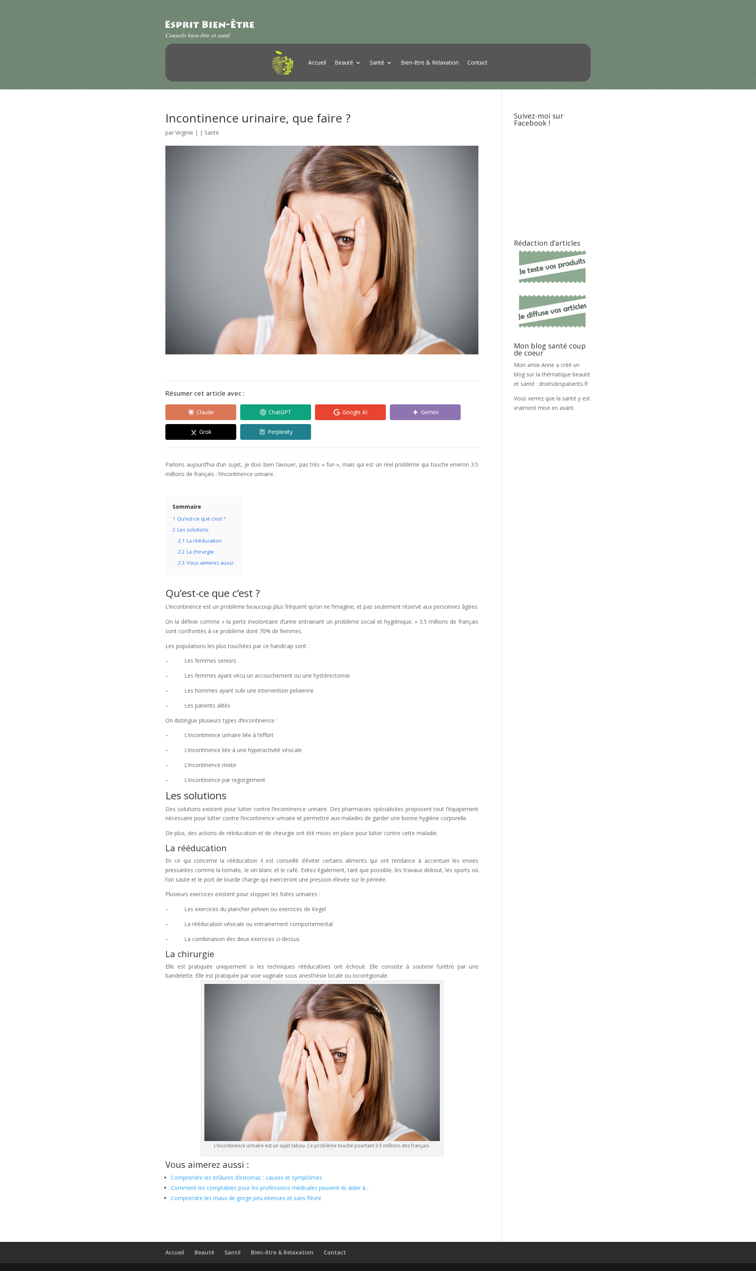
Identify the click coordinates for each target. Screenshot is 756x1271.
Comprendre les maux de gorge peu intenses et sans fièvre (246, 1198)
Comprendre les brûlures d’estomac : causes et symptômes (246, 1177)
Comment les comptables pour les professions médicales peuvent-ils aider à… (270, 1187)
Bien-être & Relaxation (430, 62)
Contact (477, 62)
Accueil (317, 62)
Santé (377, 62)
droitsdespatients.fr (563, 383)
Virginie (184, 132)
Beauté (344, 62)
